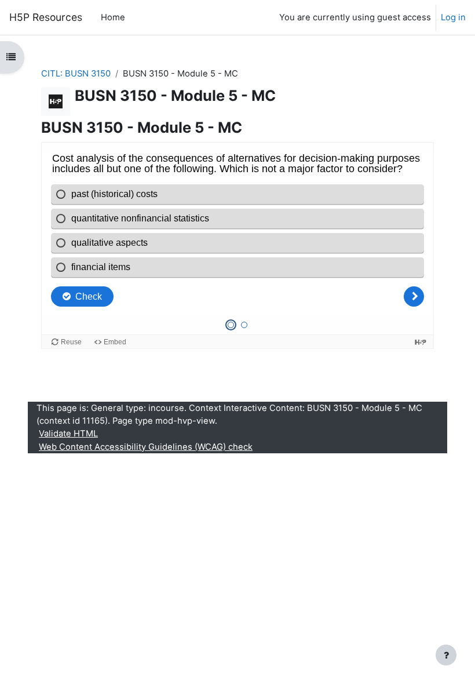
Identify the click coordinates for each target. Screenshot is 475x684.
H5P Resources (45, 17)
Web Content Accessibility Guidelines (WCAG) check (146, 447)
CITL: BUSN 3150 (76, 73)
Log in (453, 17)
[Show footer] (446, 655)
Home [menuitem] (113, 17)
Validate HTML (68, 433)
